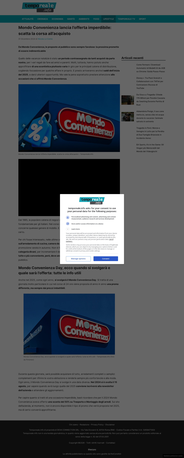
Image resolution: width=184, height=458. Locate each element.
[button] (92, 229)
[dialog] (92, 229)
